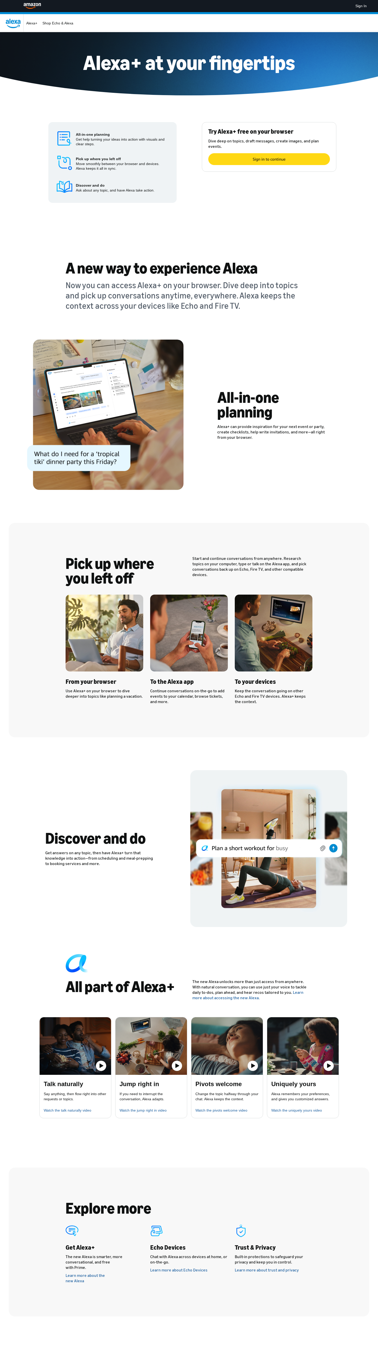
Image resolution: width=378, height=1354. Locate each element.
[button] (75, 1046)
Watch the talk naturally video (67, 1110)
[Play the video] (101, 1066)
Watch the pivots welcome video (221, 1110)
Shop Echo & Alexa (57, 23)
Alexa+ (31, 23)
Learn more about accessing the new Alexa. (247, 995)
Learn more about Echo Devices (179, 1270)
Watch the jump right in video (143, 1110)
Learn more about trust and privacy (267, 1270)
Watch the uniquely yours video (296, 1110)
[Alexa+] (14, 23)
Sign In (361, 6)
